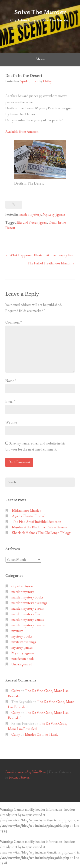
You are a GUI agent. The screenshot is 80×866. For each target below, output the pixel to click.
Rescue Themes (19, 777)
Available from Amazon (21, 131)
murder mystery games (27, 619)
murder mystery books (27, 597)
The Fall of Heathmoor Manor (49, 263)
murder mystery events (27, 608)
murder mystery (29, 214)
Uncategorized (21, 664)
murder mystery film (25, 614)
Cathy (47, 81)
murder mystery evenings (29, 603)
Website (11, 422)
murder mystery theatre (28, 625)
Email (10, 401)
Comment (13, 322)
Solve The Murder (40, 12)
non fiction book (22, 658)
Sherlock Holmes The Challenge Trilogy (41, 533)
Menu (40, 59)
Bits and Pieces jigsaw (32, 222)
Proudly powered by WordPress (25, 772)
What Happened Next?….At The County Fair (41, 255)
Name (10, 381)
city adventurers (22, 586)
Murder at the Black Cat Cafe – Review (39, 527)
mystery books (21, 636)
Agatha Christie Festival (28, 516)
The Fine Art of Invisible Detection (36, 521)
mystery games (22, 647)
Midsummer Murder (26, 510)
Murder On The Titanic (41, 734)
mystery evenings (23, 642)
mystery (17, 631)
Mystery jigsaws (54, 214)
